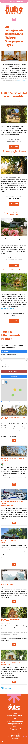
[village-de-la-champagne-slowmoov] (14, 615)
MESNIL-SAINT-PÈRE (7, 505)
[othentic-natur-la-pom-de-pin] (14, 455)
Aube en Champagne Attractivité (14, 721)
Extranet (14, 716)
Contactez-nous (15, 738)
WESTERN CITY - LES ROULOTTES (12, 662)
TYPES (3, 368)
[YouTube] (22, 1)
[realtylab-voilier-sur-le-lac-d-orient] (14, 496)
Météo (14, 726)
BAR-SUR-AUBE (5, 623)
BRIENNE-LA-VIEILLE (7, 584)
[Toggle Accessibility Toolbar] (2, 741)
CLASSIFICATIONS (6, 363)
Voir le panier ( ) (6, 401)
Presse (14, 718)
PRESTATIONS (5, 366)
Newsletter (14, 724)
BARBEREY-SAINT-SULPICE (9, 664)
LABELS (4, 364)
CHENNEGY (4, 421)
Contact (15, 713)
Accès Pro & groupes (14, 720)
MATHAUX (4, 543)
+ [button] (2, 381)
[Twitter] (19, 1)
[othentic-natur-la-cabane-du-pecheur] (14, 413)
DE (3, 1)
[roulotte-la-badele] (14, 537)
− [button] (2, 383)
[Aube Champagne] (14, 9)
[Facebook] (17, 1)
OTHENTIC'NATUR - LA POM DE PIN (12, 458)
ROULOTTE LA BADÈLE (8, 541)
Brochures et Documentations (14, 715)
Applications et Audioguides (15, 723)
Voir (14, 440)
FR (5, 1)
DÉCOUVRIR (14, 146)
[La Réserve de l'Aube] (6, 382)
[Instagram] (21, 1)
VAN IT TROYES (6, 582)
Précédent (8, 688)
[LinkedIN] (24, 1)
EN (8, 1)
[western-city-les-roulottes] (14, 658)
